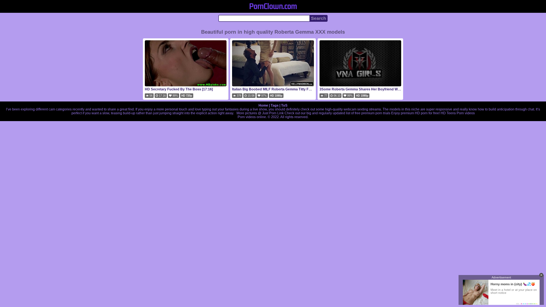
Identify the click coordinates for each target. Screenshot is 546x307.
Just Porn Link (273, 113)
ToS (284, 105)
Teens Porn (455, 113)
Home (263, 105)
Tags (275, 105)
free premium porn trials (372, 113)
